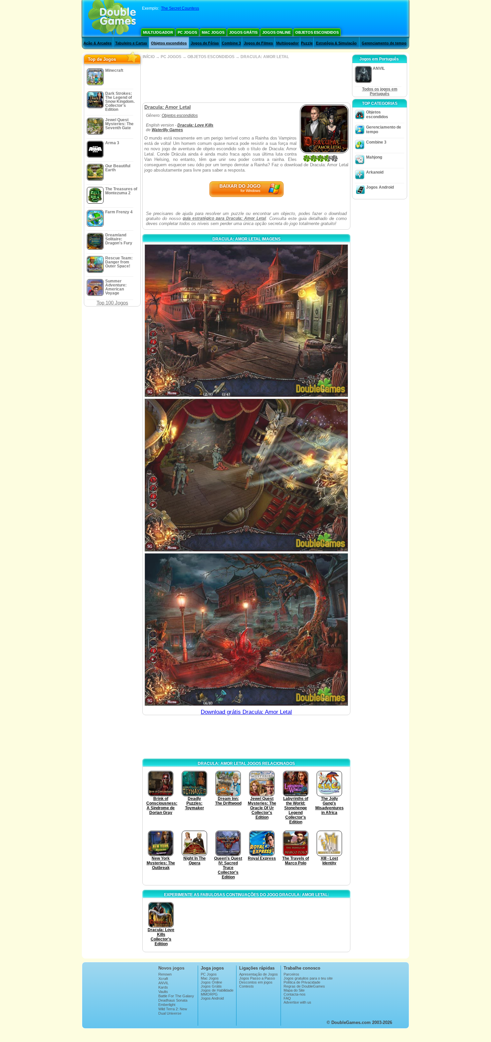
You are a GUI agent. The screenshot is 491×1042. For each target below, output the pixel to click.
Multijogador (158, 32)
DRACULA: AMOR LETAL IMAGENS (246, 239)
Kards (163, 987)
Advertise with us (297, 1002)
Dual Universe (169, 1013)
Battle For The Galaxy (176, 996)
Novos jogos (171, 968)
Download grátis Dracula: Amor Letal (246, 712)
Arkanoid (374, 172)
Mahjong (374, 157)
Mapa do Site (294, 990)
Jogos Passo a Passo (257, 978)
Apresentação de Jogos (258, 974)
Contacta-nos (295, 994)
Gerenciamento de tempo (384, 43)
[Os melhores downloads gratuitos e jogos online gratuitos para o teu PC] (112, 18)
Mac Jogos (213, 32)
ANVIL (163, 983)
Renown (165, 974)
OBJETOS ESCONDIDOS (210, 56)
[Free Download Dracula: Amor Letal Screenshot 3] (246, 629)
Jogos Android (380, 187)
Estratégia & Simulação (336, 43)
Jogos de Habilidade (217, 990)
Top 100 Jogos (112, 302)
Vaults (163, 992)
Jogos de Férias (205, 43)
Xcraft (163, 979)
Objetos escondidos (317, 32)
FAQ (287, 998)
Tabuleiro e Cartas (131, 43)
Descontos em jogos (256, 982)
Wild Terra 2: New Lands (172, 1011)
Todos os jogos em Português (379, 91)
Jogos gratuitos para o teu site (308, 978)
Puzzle (307, 43)
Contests (246, 986)
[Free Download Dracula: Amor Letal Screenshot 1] (246, 320)
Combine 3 (231, 43)
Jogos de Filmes (258, 43)
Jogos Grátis (243, 32)
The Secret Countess (180, 8)
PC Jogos (187, 32)
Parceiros (291, 974)
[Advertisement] (246, 81)
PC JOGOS (171, 56)
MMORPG (209, 994)
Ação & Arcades (98, 43)
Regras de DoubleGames (304, 986)
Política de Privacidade (302, 982)
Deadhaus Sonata (172, 1000)
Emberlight (166, 1005)
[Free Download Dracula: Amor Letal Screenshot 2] (246, 475)
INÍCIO (149, 56)
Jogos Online (276, 32)
